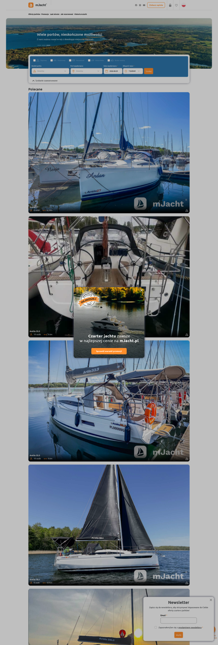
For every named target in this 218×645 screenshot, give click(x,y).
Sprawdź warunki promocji (109, 351)
